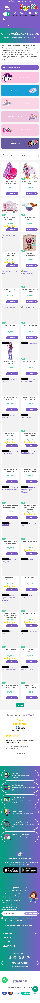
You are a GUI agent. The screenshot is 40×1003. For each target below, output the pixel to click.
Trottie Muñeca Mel (30, 325)
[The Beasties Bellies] (33, 117)
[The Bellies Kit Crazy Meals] (10, 279)
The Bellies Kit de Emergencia (10, 578)
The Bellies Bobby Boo (29, 541)
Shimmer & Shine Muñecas (10, 434)
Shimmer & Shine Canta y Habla (30, 434)
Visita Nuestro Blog (20, 963)
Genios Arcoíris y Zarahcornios (10, 542)
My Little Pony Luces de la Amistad (10, 470)
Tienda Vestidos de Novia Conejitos (10, 218)
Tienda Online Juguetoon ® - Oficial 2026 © (20, 987)
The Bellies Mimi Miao (10, 649)
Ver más (20, 705)
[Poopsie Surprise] (33, 143)
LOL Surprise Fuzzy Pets (29, 650)
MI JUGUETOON (9, 946)
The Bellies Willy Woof (30, 613)
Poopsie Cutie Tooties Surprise (30, 686)
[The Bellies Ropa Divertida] (10, 243)
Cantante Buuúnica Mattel (10, 362)
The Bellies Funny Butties (30, 218)
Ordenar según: (8, 155)
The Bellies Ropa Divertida (10, 254)
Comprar (12, 193)
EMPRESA (6, 942)
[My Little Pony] (7, 77)
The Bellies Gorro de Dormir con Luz (10, 182)
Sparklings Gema (10, 325)
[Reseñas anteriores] (3, 742)
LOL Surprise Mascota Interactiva (10, 686)
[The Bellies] (7, 104)
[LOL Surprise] (7, 130)
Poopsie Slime (30, 577)
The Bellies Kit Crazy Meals (10, 290)
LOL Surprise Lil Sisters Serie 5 (29, 254)
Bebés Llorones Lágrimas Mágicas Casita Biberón (10, 615)
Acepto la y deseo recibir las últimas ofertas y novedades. (20, 919)
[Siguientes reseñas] (37, 742)
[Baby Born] (33, 90)
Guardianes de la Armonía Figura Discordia (30, 507)
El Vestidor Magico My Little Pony (30, 398)
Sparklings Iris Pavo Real (29, 182)
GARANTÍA (7, 938)
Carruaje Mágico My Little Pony (10, 398)
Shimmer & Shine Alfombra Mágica (29, 470)
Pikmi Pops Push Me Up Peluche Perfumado (10, 506)
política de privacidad (17, 918)
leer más (22, 742)
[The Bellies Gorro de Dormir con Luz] (10, 171)
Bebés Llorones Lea (29, 361)
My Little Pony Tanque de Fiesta (30, 290)
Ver (12, 374)
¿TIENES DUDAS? (9, 933)
